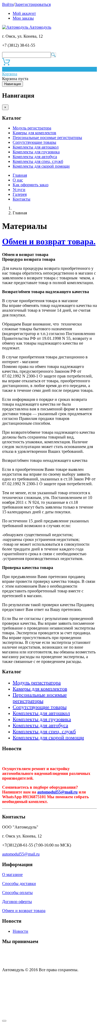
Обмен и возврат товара (23, 910)
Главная (20, 175)
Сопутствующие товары (34, 142)
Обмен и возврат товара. (49, 241)
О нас (18, 180)
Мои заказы (23, 18)
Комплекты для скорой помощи (41, 166)
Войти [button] (8, 4)
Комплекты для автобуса (35, 156)
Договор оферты (17, 901)
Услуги (19, 189)
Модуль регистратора (32, 128)
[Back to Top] (4, 1021)
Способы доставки (19, 883)
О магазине (12, 874)
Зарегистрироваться (33, 4)
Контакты (21, 199)
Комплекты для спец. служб (38, 161)
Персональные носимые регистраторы (47, 137)
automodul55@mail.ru (57, 792)
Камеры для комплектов (34, 133)
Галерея (20, 194)
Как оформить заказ (30, 185)
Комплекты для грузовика (36, 152)
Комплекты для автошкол (36, 147)
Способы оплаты (17, 892)
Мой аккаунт (24, 13)
